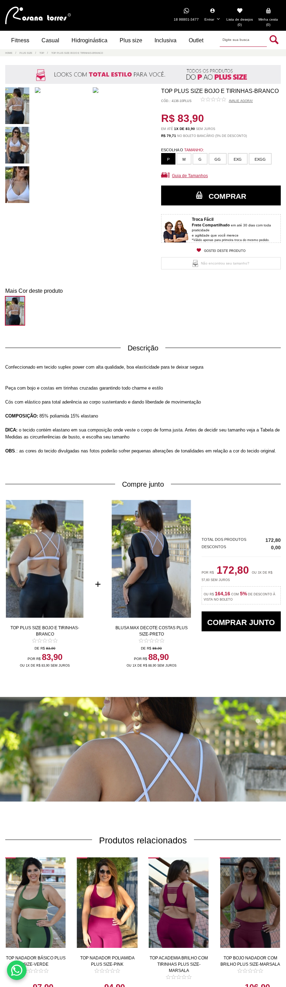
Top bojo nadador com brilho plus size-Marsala (250, 961)
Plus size (131, 40)
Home (9, 53)
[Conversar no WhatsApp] (17, 970)
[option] (18, 107)
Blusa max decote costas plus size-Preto (151, 631)
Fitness (20, 40)
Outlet (196, 40)
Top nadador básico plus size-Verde (36, 961)
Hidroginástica (89, 40)
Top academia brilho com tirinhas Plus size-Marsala (179, 964)
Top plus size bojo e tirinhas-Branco (44, 631)
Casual (50, 40)
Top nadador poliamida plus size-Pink (107, 961)
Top (41, 53)
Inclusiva (165, 40)
